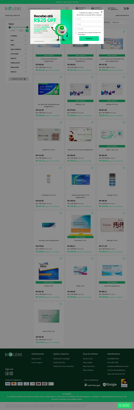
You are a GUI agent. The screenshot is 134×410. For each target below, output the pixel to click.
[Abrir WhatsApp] (124, 405)
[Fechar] (101, 12)
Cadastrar (89, 38)
